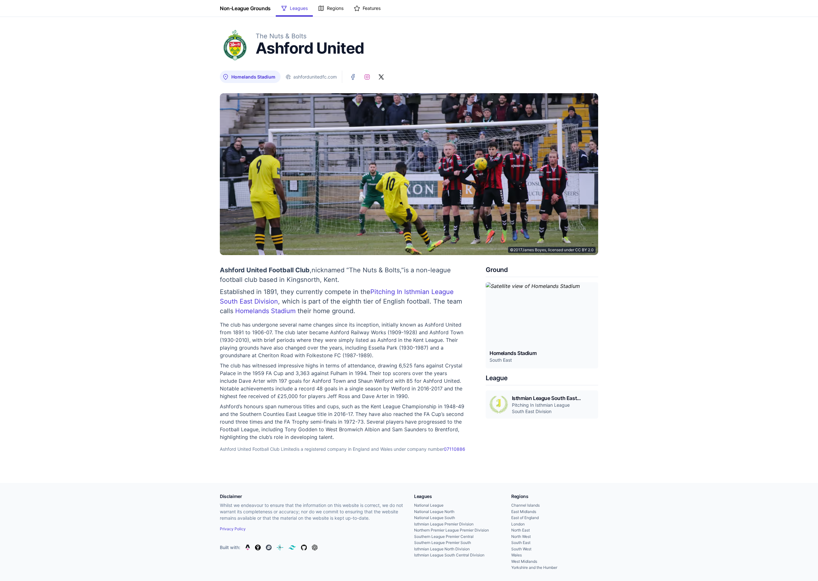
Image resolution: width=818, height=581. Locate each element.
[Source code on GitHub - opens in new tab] (304, 547)
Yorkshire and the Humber (534, 567)
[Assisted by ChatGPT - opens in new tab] (315, 547)
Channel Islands (525, 505)
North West (521, 536)
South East (520, 542)
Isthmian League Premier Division (444, 524)
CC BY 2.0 (584, 249)
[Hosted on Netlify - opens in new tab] (280, 547)
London (518, 524)
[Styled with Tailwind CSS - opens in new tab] (292, 547)
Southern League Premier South (442, 542)
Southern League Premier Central (444, 536)
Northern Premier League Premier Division (451, 530)
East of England (525, 517)
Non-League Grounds (245, 8)
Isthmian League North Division (442, 549)
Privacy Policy (233, 528)
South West (521, 549)
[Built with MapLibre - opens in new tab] (258, 547)
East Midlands (523, 511)
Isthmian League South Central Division (449, 555)
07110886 (454, 449)
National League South (434, 517)
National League (429, 505)
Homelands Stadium (265, 311)
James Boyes (534, 249)
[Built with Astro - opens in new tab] (247, 547)
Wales (516, 555)
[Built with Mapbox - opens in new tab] (269, 547)
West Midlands (524, 561)
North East (520, 530)
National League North (434, 511)
